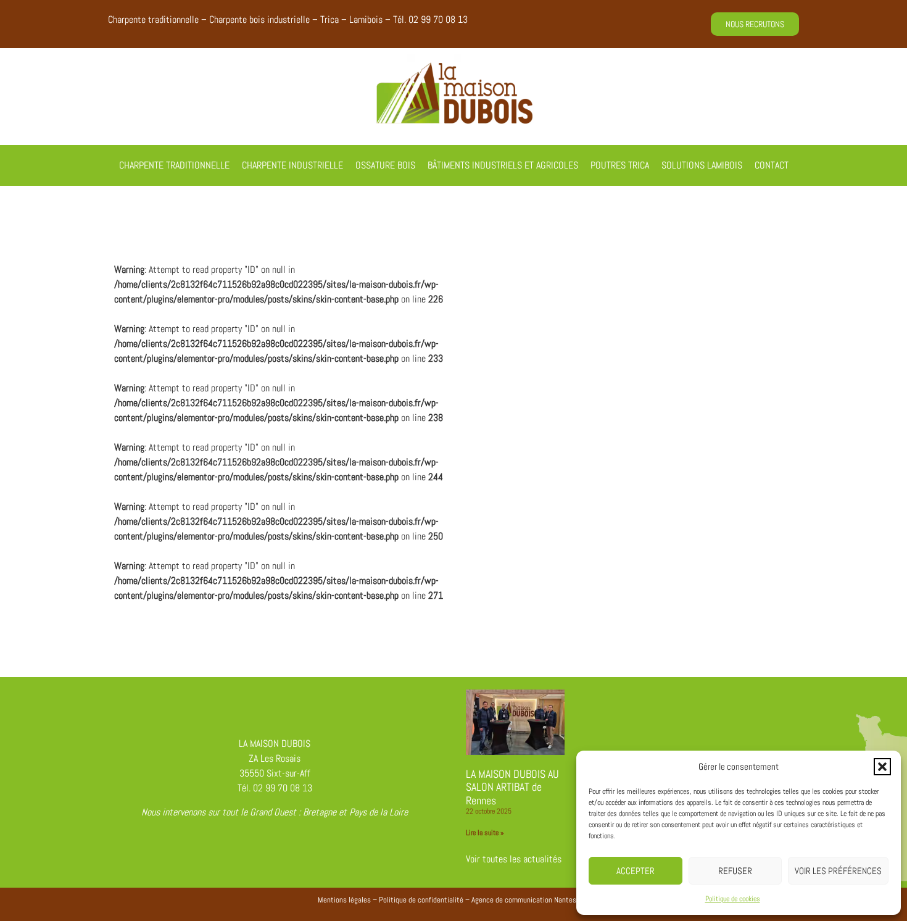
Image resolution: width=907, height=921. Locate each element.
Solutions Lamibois (701, 165)
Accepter (635, 871)
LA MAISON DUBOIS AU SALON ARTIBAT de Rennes (512, 787)
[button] (882, 767)
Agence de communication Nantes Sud (530, 899)
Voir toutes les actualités (513, 858)
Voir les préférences (838, 871)
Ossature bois (385, 165)
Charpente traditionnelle (174, 165)
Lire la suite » (485, 833)
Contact (772, 165)
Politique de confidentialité (421, 899)
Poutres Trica (619, 165)
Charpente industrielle (292, 165)
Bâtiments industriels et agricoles (503, 165)
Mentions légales (344, 899)
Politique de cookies (732, 899)
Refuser (735, 871)
